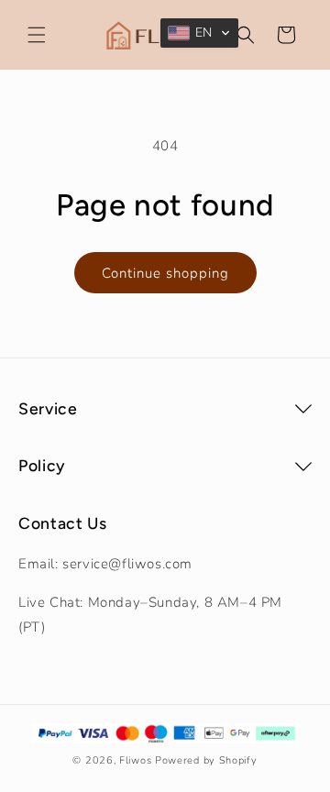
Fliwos (135, 760)
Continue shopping (165, 273)
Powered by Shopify (206, 760)
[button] (36, 35)
